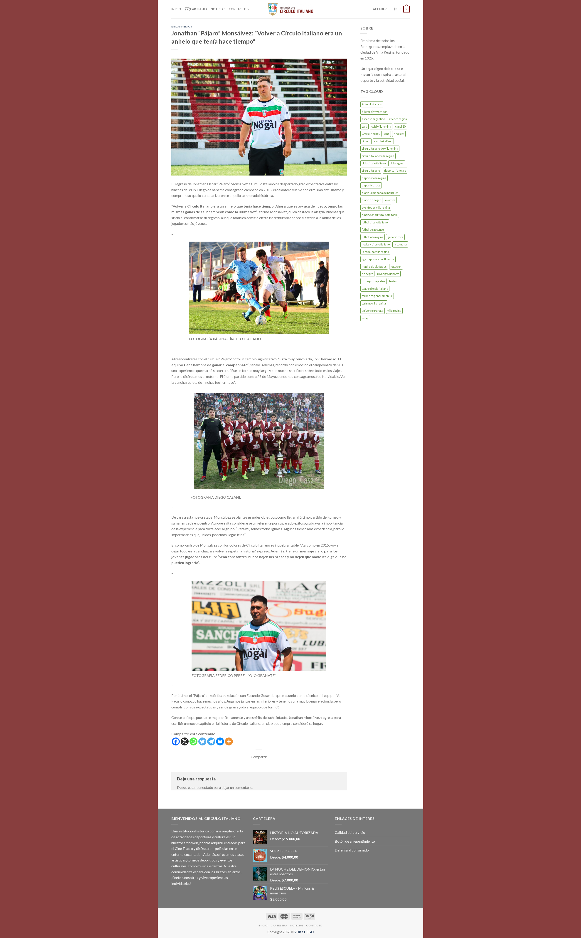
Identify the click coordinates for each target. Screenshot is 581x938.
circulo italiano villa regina (378, 156)
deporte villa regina (374, 178)
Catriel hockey (371, 134)
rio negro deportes (373, 281)
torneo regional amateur (377, 296)
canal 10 (400, 126)
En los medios (181, 26)
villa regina (394, 310)
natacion (396, 266)
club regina (397, 163)
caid (364, 126)
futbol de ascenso (373, 229)
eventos (390, 200)
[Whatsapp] (193, 741)
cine (386, 134)
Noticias (218, 9)
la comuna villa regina (375, 252)
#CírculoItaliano (372, 104)
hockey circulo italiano (376, 244)
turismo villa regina (374, 303)
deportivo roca (371, 185)
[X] (185, 741)
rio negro (367, 274)
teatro (393, 281)
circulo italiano (383, 141)
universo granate (372, 310)
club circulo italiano (374, 163)
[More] (229, 741)
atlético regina (398, 119)
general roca (395, 237)
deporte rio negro (395, 170)
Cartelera (196, 9)
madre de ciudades (374, 266)
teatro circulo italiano (375, 288)
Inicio (176, 9)
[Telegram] (211, 741)
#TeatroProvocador (374, 112)
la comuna (400, 244)
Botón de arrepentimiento (355, 841)
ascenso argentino (373, 119)
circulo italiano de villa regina (380, 148)
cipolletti (399, 134)
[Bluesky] (220, 741)
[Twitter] (202, 741)
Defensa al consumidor (352, 850)
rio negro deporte (388, 274)
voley (365, 318)
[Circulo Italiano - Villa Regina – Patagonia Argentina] (290, 9)
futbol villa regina (372, 237)
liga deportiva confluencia (378, 259)
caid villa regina (381, 126)
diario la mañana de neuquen (380, 193)
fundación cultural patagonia (380, 215)
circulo (366, 141)
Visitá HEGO (304, 932)
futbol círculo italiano (375, 222)
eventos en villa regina (376, 207)
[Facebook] (176, 741)
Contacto (237, 9)
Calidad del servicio (350, 832)
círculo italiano (371, 170)
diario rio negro (371, 200)
